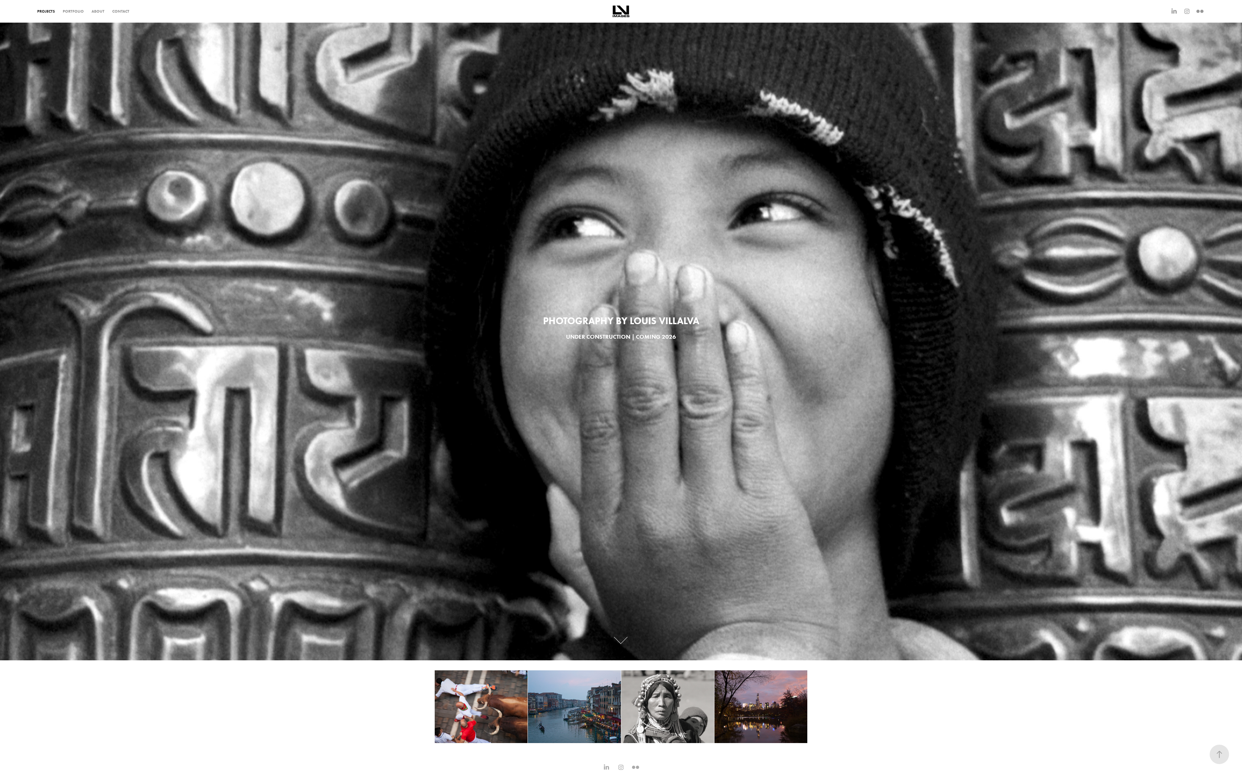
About (98, 11)
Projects (46, 11)
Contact (120, 11)
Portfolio (73, 11)
